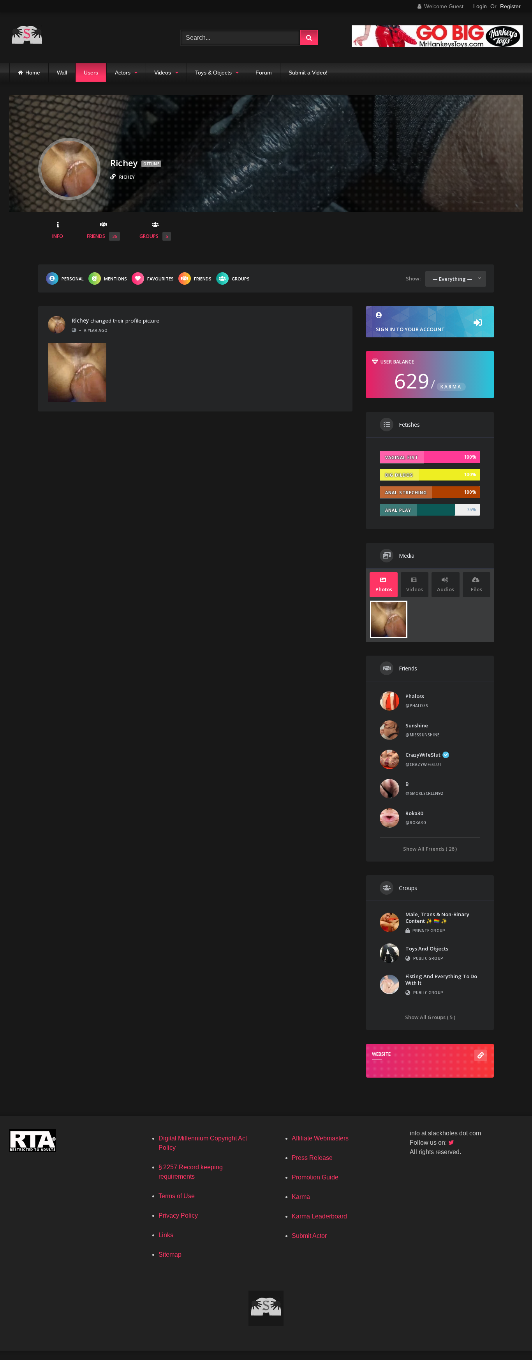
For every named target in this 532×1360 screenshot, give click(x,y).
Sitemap (170, 1254)
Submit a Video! (308, 72)
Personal (73, 279)
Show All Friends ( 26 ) (430, 848)
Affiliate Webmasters (320, 1138)
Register (510, 6)
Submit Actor (309, 1235)
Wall (62, 72)
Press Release (312, 1157)
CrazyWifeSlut (422, 754)
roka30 (414, 813)
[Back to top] (507, 1336)
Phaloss (414, 696)
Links (166, 1235)
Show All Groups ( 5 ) (430, 1017)
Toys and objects (426, 948)
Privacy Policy (178, 1215)
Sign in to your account (410, 329)
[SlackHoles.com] (26, 38)
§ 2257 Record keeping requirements (191, 1172)
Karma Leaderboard (319, 1216)
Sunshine (416, 725)
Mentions (115, 279)
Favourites (160, 279)
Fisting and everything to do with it (441, 979)
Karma (301, 1196)
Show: (413, 278)
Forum (263, 72)
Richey (80, 320)
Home (32, 72)
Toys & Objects (213, 72)
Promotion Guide (315, 1177)
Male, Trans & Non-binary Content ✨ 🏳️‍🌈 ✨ (437, 917)
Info (57, 236)
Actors (122, 72)
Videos (162, 72)
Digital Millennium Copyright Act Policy (203, 1143)
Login (480, 6)
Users (91, 72)
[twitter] (451, 1142)
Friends (102, 236)
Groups (153, 236)
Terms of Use (177, 1196)
